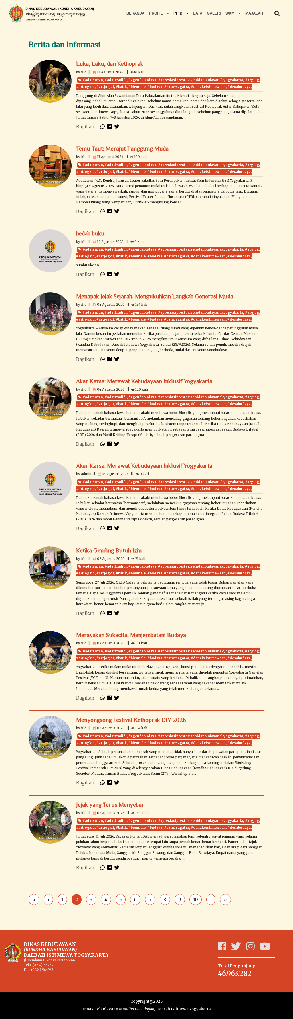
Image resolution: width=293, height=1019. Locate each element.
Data (197, 13)
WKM (230, 13)
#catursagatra (176, 87)
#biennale (137, 87)
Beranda (135, 13)
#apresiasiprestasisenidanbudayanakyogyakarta (200, 80)
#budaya (154, 87)
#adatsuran (93, 80)
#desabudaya (239, 87)
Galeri (214, 13)
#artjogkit (105, 87)
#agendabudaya (142, 80)
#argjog (252, 80)
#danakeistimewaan (208, 87)
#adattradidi (116, 80)
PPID (178, 13)
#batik (121, 87)
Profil (156, 13)
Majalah (254, 13)
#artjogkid (85, 87)
